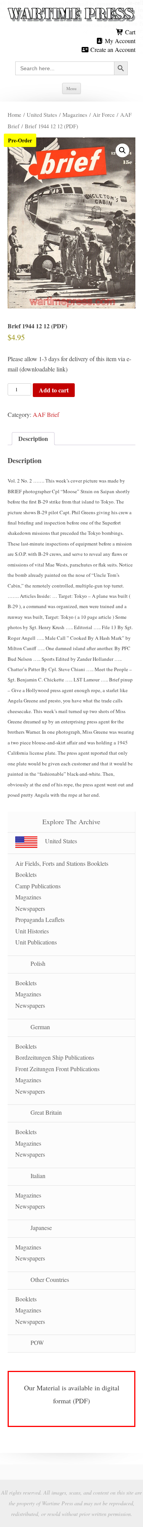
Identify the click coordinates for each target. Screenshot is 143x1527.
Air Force (104, 114)
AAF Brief (46, 414)
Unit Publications (36, 942)
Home (14, 114)
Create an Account (112, 49)
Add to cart (54, 390)
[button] (122, 150)
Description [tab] (33, 438)
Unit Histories (32, 931)
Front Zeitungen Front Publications (57, 1069)
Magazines (75, 114)
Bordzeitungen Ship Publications (54, 1057)
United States (42, 114)
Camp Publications (38, 886)
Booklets (26, 874)
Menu (71, 88)
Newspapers (30, 908)
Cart (129, 32)
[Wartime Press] (71, 15)
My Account (119, 41)
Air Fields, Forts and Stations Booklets (61, 863)
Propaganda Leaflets (39, 919)
